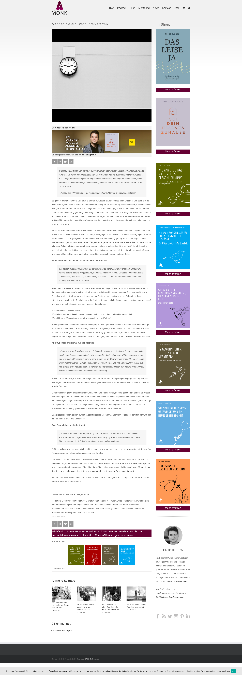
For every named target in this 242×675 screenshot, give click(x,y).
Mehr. (185, 581)
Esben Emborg (60, 516)
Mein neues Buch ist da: (63, 128)
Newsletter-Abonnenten (173, 597)
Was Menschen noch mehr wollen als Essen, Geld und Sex (60, 605)
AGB (87, 659)
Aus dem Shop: (58, 541)
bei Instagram (88, 155)
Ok (233, 671)
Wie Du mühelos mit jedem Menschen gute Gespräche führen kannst (111, 607)
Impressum (81, 659)
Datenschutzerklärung (221, 671)
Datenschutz (94, 659)
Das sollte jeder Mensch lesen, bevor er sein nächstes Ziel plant (85, 607)
